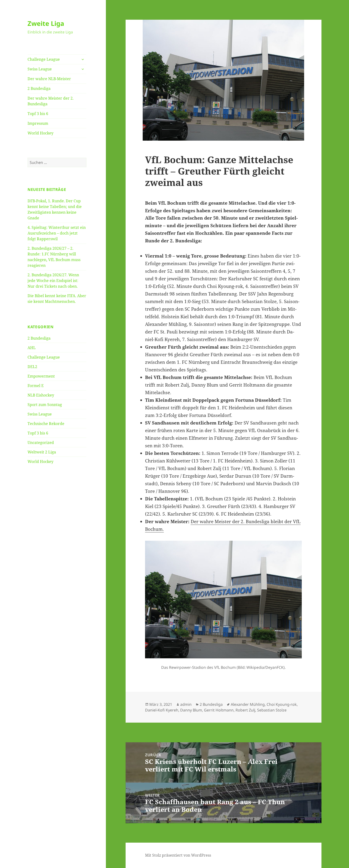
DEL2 (32, 366)
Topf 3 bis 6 (38, 113)
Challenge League (44, 59)
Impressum (38, 123)
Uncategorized (41, 442)
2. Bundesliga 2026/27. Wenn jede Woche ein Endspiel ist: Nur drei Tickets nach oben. (53, 280)
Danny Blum (191, 710)
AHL (32, 347)
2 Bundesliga (39, 88)
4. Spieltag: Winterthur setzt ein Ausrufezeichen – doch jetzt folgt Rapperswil (57, 233)
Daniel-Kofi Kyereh (161, 710)
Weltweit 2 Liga (42, 452)
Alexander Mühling (248, 704)
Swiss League (40, 69)
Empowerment (41, 376)
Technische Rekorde (46, 423)
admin (186, 704)
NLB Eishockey (41, 395)
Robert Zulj (245, 710)
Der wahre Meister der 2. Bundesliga (51, 101)
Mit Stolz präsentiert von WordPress (178, 855)
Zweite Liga (46, 23)
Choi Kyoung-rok (282, 704)
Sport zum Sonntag (45, 404)
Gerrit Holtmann (219, 710)
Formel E (36, 385)
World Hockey (40, 133)
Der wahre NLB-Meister (49, 78)
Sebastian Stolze (272, 710)
